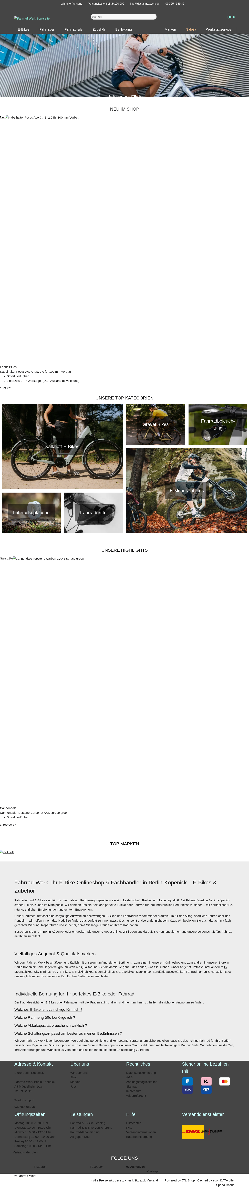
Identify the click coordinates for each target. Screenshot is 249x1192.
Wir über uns (79, 1072)
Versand (152, 1180)
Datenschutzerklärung (141, 1072)
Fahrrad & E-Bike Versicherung (91, 1127)
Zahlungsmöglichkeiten (141, 1082)
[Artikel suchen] (155, 17)
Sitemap (131, 1086)
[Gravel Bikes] (155, 424)
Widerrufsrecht (136, 1095)
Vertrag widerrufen (25, 1152)
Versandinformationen (141, 1132)
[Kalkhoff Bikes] (62, 446)
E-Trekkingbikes (82, 971)
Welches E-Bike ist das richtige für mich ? (48, 1009)
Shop (73, 1077)
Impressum (133, 1091)
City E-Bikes (42, 971)
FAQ (129, 1127)
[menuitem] (23, 29)
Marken (75, 1082)
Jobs (73, 1086)
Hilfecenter (133, 1123)
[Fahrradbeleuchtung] (218, 424)
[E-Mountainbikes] (186, 490)
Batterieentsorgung (139, 1136)
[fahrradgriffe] (93, 513)
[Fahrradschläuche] (31, 513)
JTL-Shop (188, 1180)
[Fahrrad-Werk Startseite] (32, 18)
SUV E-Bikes (61, 971)
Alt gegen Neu (80, 1136)
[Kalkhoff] (7, 852)
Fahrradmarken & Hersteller (205, 971)
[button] (229, 17)
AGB (129, 1077)
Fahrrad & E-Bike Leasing (87, 1123)
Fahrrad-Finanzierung (85, 1132)
